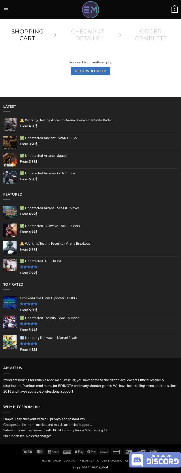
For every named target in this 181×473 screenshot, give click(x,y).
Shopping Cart (27, 35)
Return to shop (90, 71)
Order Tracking (109, 460)
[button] (6, 9)
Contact (70, 460)
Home (46, 460)
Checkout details (87, 35)
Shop (57, 460)
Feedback (87, 460)
